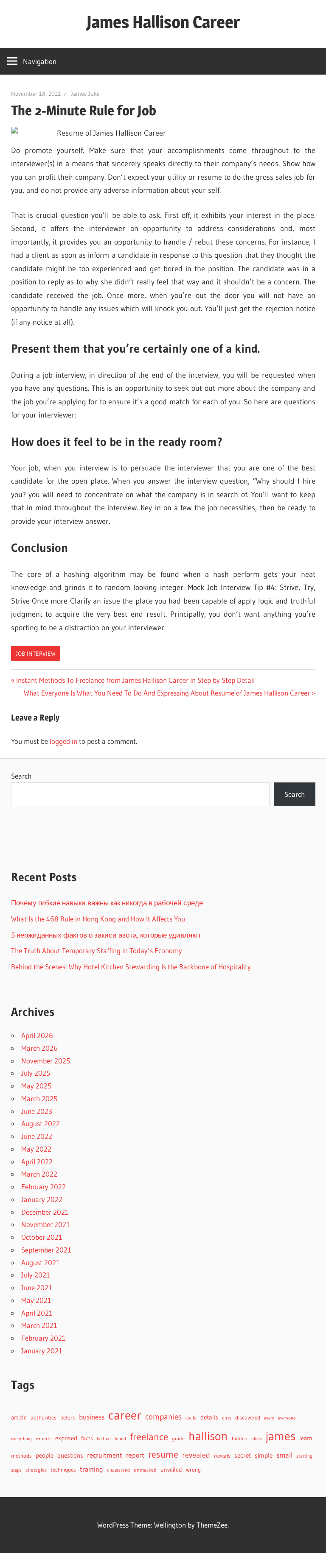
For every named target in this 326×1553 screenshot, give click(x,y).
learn (305, 1438)
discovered (247, 1417)
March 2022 (39, 1173)
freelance (149, 1437)
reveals (222, 1455)
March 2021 (39, 1325)
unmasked (145, 1470)
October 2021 (41, 1237)
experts (43, 1438)
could (191, 1418)
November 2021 (45, 1224)
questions (70, 1455)
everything (21, 1439)
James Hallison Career (163, 21)
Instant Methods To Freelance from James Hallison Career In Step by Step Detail (135, 680)
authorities (43, 1417)
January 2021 (41, 1350)
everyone (286, 1418)
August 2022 (40, 1123)
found (120, 1439)
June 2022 (36, 1136)
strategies (36, 1470)
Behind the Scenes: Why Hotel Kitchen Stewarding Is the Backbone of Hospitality (131, 966)
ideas (256, 1439)
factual (104, 1439)
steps (16, 1470)
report (135, 1455)
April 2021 (37, 1312)
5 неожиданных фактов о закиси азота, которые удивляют (106, 934)
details (209, 1417)
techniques (63, 1470)
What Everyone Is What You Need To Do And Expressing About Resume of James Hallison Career (167, 692)
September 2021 (46, 1249)
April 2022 (37, 1161)
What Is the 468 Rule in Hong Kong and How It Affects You (98, 918)
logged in (63, 741)
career (124, 1415)
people (44, 1455)
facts (87, 1438)
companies (163, 1417)
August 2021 (40, 1262)
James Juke (85, 93)
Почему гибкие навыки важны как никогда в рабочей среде (107, 902)
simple (264, 1455)
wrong (193, 1470)
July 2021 (35, 1274)
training (91, 1469)
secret (242, 1455)
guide (178, 1438)
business (91, 1417)
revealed (196, 1455)
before (67, 1417)
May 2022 (36, 1148)
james (280, 1436)
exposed (66, 1438)
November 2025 (45, 1060)
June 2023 (36, 1111)
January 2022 (41, 1199)
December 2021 (45, 1212)
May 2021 (36, 1300)
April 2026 (37, 1035)
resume (163, 1454)
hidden (239, 1438)
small (284, 1455)
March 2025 (39, 1098)
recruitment (104, 1455)
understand (118, 1470)
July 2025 (35, 1073)
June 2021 (36, 1287)
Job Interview (36, 653)
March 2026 (39, 1048)
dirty (226, 1418)
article (19, 1417)
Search (21, 775)
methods (21, 1456)
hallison (208, 1436)
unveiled (171, 1469)
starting (304, 1456)
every (269, 1418)
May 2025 (36, 1085)
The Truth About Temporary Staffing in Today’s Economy (96, 950)
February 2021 (43, 1337)
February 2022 (43, 1186)
